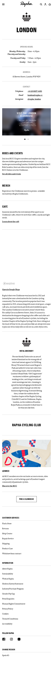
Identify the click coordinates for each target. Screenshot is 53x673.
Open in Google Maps (11, 289)
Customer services (10, 518)
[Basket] (49, 4)
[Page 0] (24, 139)
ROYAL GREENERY (26, 351)
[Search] (40, 4)
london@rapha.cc (35, 95)
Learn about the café (10, 221)
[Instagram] (11, 640)
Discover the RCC (9, 486)
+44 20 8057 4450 (35, 91)
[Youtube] (19, 640)
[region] (26, 259)
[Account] (45, 4)
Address (26, 72)
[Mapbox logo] (9, 283)
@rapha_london (34, 99)
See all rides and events (11, 174)
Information (7, 563)
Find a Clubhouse (26, 499)
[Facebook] (3, 640)
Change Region (8, 650)
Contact (26, 87)
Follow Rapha (8, 633)
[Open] (3, 4)
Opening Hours (26, 47)
